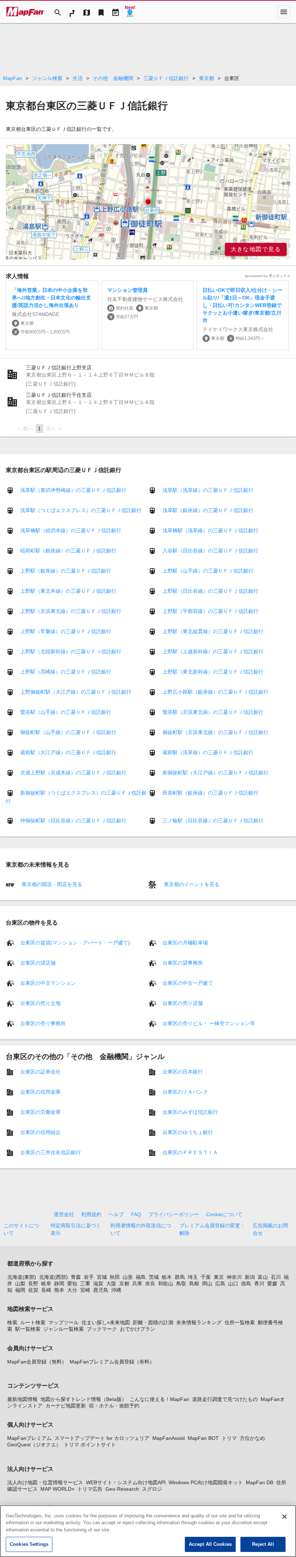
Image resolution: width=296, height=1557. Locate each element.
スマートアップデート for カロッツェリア (102, 1438)
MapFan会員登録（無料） (37, 1362)
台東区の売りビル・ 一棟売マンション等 (208, 1023)
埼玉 (193, 1277)
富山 (263, 1277)
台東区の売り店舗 (182, 1003)
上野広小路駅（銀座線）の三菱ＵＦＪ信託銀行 (215, 692)
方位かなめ (252, 1438)
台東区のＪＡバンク (185, 1091)
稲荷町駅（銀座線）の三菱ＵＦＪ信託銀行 (68, 550)
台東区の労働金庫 (40, 1112)
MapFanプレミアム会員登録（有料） (112, 1362)
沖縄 (116, 1290)
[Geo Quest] (130, 12)
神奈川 (234, 1277)
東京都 (206, 78)
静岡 (59, 1283)
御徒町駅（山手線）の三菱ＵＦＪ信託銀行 (68, 732)
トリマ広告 (90, 1489)
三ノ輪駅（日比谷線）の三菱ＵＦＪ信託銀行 (213, 820)
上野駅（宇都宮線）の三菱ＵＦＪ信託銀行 (210, 611)
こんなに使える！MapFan (159, 1399)
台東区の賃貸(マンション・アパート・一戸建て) (75, 942)
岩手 (89, 1277)
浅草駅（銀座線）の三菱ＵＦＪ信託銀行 (207, 510)
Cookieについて (224, 1214)
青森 (76, 1277)
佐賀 (33, 1290)
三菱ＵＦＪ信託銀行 (166, 78)
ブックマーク (102, 1329)
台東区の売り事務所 (43, 1023)
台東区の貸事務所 (182, 962)
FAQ (136, 1214)
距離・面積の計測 (153, 1322)
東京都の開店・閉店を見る (51, 884)
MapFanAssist (168, 1438)
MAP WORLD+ (57, 1489)
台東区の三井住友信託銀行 (50, 1152)
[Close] (284, 1517)
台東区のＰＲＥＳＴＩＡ (190, 1152)
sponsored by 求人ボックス (267, 276)
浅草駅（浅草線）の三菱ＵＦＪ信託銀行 (207, 490)
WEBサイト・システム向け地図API (126, 1482)
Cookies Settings (29, 1544)
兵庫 (137, 1283)
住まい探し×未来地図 (106, 1322)
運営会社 (64, 1214)
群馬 (180, 1277)
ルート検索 (32, 1322)
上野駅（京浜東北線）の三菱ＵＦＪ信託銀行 (70, 611)
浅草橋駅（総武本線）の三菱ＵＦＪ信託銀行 (70, 530)
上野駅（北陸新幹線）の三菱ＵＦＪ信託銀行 (70, 651)
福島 (141, 1277)
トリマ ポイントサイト (90, 1444)
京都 (124, 1283)
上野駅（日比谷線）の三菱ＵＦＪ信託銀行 (210, 591)
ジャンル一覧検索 (63, 1329)
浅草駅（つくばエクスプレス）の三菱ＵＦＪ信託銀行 (81, 510)
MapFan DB (259, 1482)
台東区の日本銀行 (182, 1071)
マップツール (63, 1322)
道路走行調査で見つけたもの (225, 1399)
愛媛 (272, 1283)
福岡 (20, 1290)
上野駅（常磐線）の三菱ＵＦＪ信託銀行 (65, 631)
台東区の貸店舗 (38, 962)
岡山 (207, 1283)
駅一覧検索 (27, 1329)
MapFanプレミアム (29, 1438)
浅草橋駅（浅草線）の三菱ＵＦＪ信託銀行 (210, 530)
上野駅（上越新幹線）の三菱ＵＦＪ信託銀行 (213, 651)
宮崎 (85, 1290)
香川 (259, 1283)
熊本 (59, 1290)
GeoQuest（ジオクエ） (34, 1444)
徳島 (246, 1283)
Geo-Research (122, 1489)
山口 (233, 1283)
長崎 (46, 1290)
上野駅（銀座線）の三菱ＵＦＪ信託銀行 (65, 571)
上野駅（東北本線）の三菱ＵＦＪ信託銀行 (68, 591)
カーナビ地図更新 (65, 1406)
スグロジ (152, 1489)
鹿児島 (100, 1290)
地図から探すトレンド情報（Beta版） (83, 1399)
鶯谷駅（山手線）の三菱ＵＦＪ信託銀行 (65, 712)
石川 (276, 1277)
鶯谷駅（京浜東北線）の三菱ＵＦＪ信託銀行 (213, 712)
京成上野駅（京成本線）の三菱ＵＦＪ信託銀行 (73, 772)
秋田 (115, 1277)
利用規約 (91, 1214)
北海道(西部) (53, 1277)
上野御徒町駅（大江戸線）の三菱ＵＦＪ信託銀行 (75, 692)
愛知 (72, 1283)
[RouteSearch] (72, 12)
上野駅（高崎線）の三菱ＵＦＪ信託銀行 (65, 672)
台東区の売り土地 (40, 1003)
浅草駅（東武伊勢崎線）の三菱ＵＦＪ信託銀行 (73, 490)
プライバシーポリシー (173, 1214)
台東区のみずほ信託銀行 (190, 1112)
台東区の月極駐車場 (185, 942)
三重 (85, 1283)
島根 (194, 1283)
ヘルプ (116, 1214)
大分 (72, 1290)
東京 (219, 1277)
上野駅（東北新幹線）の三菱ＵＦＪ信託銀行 (213, 672)
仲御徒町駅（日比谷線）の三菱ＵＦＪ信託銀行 (73, 820)
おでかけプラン (137, 1329)
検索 (12, 1322)
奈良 (150, 1283)
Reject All (263, 1544)
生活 (78, 78)
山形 (128, 1277)
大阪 (111, 1283)
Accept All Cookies (210, 1544)
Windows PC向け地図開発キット (206, 1482)
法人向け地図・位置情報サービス (45, 1482)
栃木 (167, 1277)
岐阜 (46, 1283)
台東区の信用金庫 (40, 1091)
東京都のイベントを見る (190, 884)
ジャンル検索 (47, 78)
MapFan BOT (203, 1438)
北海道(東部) (21, 1277)
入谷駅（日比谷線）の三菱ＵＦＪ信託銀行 (210, 550)
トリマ (229, 1438)
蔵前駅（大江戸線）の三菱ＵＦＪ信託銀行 (68, 752)
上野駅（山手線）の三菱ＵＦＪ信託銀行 (207, 571)
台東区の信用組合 (40, 1132)
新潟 (250, 1277)
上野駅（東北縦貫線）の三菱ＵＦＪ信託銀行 (213, 631)
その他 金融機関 (113, 78)
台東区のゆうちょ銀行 (187, 1132)
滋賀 (98, 1283)
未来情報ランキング (199, 1322)
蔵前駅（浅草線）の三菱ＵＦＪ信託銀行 (207, 752)
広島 (220, 1283)
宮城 (102, 1277)
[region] (148, 201)
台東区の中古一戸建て (187, 983)
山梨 (20, 1283)
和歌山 (165, 1283)
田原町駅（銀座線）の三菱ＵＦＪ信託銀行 (210, 793)
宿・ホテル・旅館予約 (114, 1406)
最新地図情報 (22, 1399)
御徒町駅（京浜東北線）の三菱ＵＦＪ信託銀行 (215, 732)
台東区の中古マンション (48, 983)
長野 (33, 1283)
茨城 (154, 1277)
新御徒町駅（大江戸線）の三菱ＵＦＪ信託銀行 (215, 772)
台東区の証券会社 (40, 1071)
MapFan (12, 78)
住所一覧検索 (240, 1322)
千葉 (206, 1277)
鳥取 (181, 1283)
